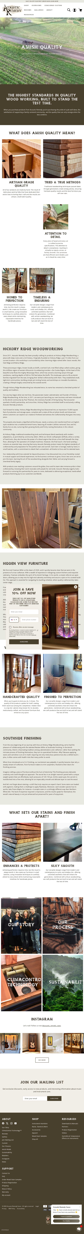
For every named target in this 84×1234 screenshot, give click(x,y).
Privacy (4, 1208)
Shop (26, 5)
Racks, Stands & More (40, 1127)
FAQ (3, 1176)
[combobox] (14, 619)
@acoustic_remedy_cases (51, 1026)
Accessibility (20, 1208)
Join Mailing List (8, 1140)
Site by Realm (5, 1230)
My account (6, 1195)
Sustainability (7, 1152)
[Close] (75, 586)
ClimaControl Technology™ (12, 1131)
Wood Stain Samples (39, 1136)
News (4, 1162)
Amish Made (6, 1149)
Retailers (5, 1155)
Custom (4, 1143)
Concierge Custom (53, 5)
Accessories (36, 1130)
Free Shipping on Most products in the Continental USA (42, 1)
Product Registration (69, 1130)
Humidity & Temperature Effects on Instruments (71, 1137)
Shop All (35, 1139)
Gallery (4, 1137)
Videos (64, 1133)
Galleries (38, 10)
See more (42, 1060)
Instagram (5, 1159)
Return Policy (7, 1189)
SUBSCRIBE (24, 642)
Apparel (35, 1133)
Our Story (5, 1127)
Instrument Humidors (40, 1124)
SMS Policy (12, 1208)
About (50, 10)
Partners (65, 1127)
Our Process (6, 1146)
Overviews (36, 5)
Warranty (5, 1192)
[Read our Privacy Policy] (37, 630)
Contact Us (6, 1173)
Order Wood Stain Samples (12, 1179)
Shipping (5, 1186)
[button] (79, 1229)
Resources (29, 15)
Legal (37, 1206)
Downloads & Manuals (70, 1124)
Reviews (27, 10)
